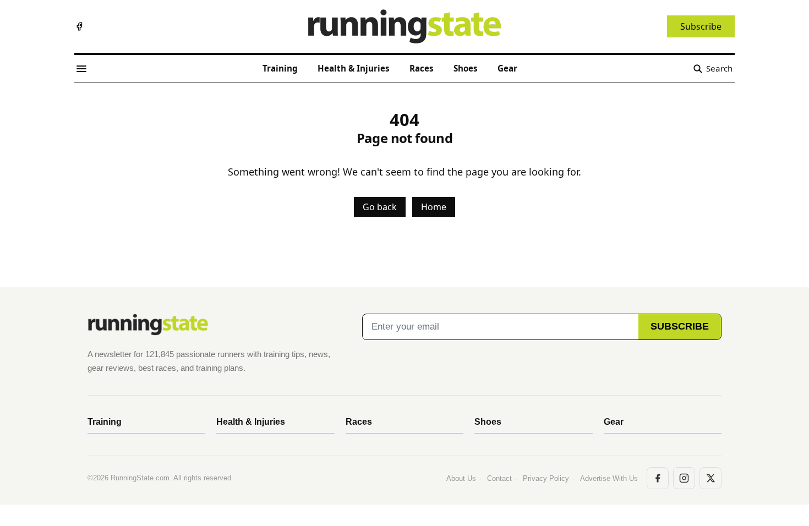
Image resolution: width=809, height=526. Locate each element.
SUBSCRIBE (680, 326)
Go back (380, 207)
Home (433, 207)
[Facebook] (79, 26)
